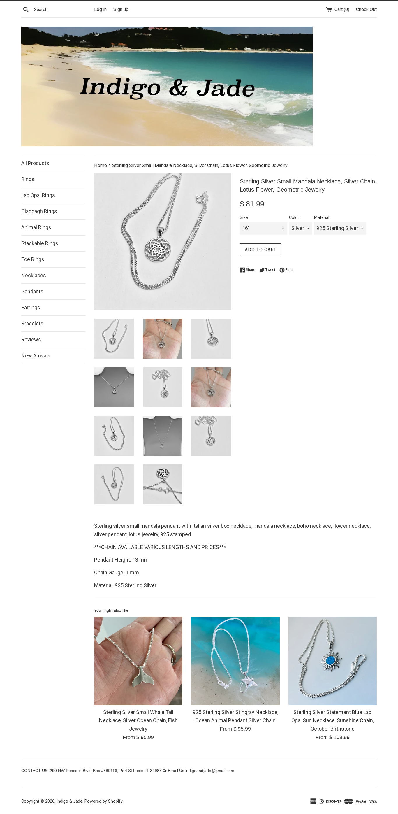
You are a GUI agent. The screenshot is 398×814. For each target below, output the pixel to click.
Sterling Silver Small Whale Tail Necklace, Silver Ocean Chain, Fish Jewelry (138, 720)
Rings (27, 179)
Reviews (31, 339)
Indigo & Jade (69, 801)
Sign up (120, 9)
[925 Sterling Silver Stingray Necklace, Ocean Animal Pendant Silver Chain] (235, 661)
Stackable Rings (39, 243)
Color (294, 217)
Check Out (366, 9)
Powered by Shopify (103, 801)
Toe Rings (32, 259)
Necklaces (33, 275)
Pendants (32, 291)
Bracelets (32, 323)
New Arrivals (35, 355)
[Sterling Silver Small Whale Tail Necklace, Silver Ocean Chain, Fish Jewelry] (138, 661)
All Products (35, 163)
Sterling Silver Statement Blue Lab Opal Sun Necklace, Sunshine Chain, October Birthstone (332, 720)
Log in (100, 9)
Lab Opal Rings (38, 195)
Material (321, 217)
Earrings (30, 307)
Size (244, 217)
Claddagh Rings (39, 211)
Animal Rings (36, 227)
